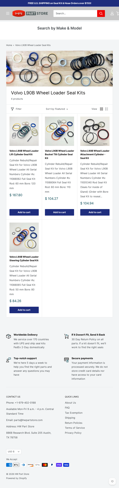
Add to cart (24, 212)
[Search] (101, 13)
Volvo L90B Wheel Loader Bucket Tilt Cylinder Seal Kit (59, 154)
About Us (70, 402)
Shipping (70, 417)
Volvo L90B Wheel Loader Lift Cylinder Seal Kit (24, 152)
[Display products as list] (106, 109)
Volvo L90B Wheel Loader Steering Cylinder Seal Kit (24, 258)
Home (9, 45)
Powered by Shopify (16, 478)
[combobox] (75, 13)
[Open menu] (7, 13)
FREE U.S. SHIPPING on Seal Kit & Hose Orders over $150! (59, 3)
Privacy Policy (73, 432)
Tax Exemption (73, 412)
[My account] (112, 13)
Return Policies (73, 422)
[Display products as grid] (101, 109)
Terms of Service (75, 427)
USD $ (11, 451)
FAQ (67, 407)
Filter (19, 108)
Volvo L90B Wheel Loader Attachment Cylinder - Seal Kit (94, 154)
